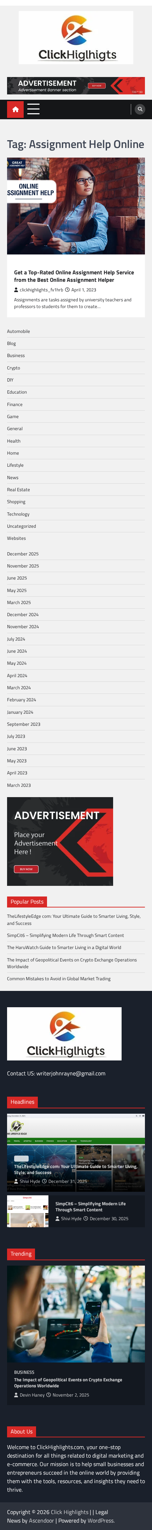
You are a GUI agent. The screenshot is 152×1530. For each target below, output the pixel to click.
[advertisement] (76, 85)
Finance (15, 404)
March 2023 (19, 785)
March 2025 (19, 602)
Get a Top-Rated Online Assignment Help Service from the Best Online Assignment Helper (74, 276)
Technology (18, 513)
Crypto (13, 367)
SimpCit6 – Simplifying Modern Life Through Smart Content (65, 935)
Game (13, 416)
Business (16, 355)
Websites (16, 538)
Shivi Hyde (30, 1181)
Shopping (16, 501)
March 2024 (19, 687)
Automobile (18, 331)
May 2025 (17, 590)
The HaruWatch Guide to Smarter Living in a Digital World (64, 947)
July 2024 (16, 638)
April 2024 (17, 675)
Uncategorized (21, 526)
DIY (10, 379)
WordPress (100, 1520)
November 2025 (23, 565)
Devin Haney (32, 1395)
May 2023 (17, 760)
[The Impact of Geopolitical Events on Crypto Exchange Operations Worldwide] (76, 1314)
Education (25, 264)
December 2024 (23, 614)
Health (14, 440)
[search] (140, 109)
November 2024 (23, 626)
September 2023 (23, 724)
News (12, 477)
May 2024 (17, 663)
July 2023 (16, 736)
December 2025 (23, 553)
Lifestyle (15, 464)
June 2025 (17, 577)
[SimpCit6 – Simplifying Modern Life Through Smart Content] (27, 1211)
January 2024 (20, 711)
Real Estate (18, 489)
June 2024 (17, 650)
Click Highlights (69, 1512)
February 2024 (21, 699)
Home (13, 452)
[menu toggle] (33, 109)
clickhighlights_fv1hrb (41, 289)
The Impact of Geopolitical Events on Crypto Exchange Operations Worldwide (72, 963)
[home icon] (15, 109)
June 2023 (17, 748)
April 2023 (17, 772)
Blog (11, 343)
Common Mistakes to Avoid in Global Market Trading (59, 978)
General (15, 428)
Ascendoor (41, 1520)
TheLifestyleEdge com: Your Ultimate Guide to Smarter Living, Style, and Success (74, 919)
